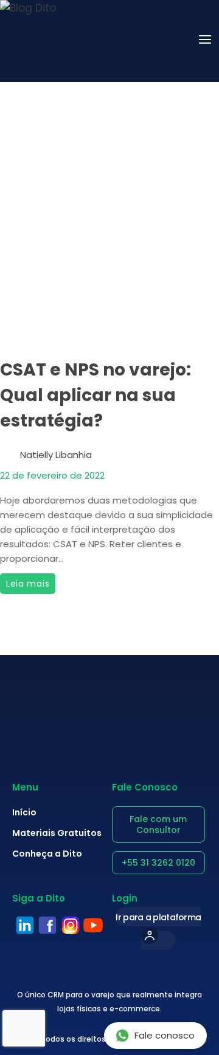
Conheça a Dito (47, 854)
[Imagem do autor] (7, 450)
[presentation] (109, 265)
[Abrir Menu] (205, 41)
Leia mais (30, 581)
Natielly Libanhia (56, 454)
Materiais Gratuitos (57, 833)
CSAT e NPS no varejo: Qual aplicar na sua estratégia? (95, 395)
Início (24, 812)
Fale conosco (164, 1035)
